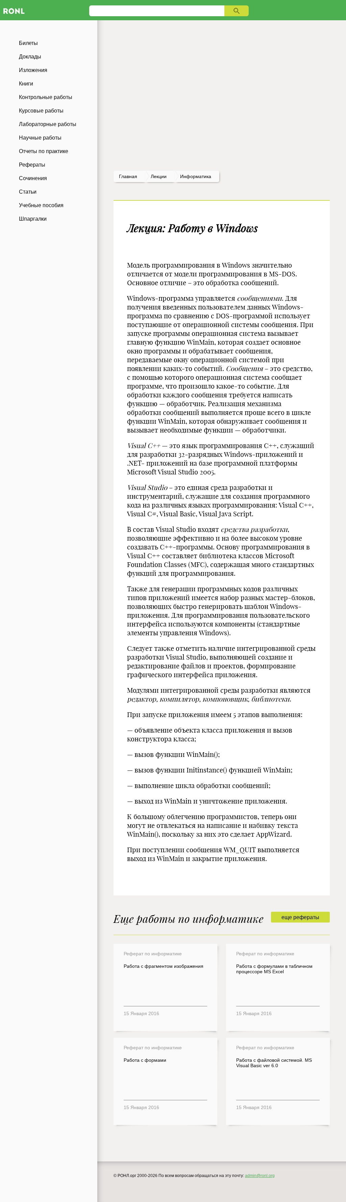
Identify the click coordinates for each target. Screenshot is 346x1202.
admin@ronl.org (260, 1175)
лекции (159, 176)
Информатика (195, 176)
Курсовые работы (41, 111)
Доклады (30, 56)
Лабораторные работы (47, 124)
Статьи (27, 192)
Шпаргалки (33, 219)
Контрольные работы (45, 97)
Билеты (28, 43)
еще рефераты (300, 917)
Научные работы (40, 138)
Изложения (33, 70)
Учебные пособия (41, 205)
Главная (128, 176)
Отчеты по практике (43, 151)
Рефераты (32, 165)
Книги (26, 84)
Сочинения (33, 178)
